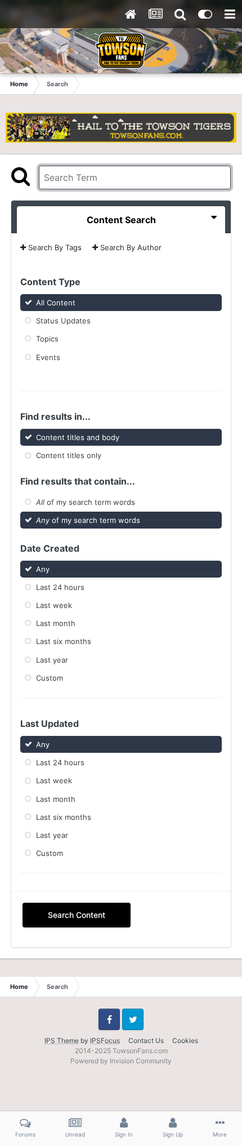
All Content (55, 302)
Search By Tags (54, 247)
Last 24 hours (60, 586)
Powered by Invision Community (121, 1061)
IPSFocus (105, 1040)
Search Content (76, 915)
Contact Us (146, 1040)
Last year (52, 659)
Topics (47, 338)
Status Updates (63, 320)
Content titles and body (77, 437)
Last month (55, 623)
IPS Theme (61, 1040)
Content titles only (68, 455)
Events (48, 356)
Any (43, 568)
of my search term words (85, 501)
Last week (54, 605)
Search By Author (130, 247)
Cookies (185, 1040)
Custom (49, 677)
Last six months (63, 641)
